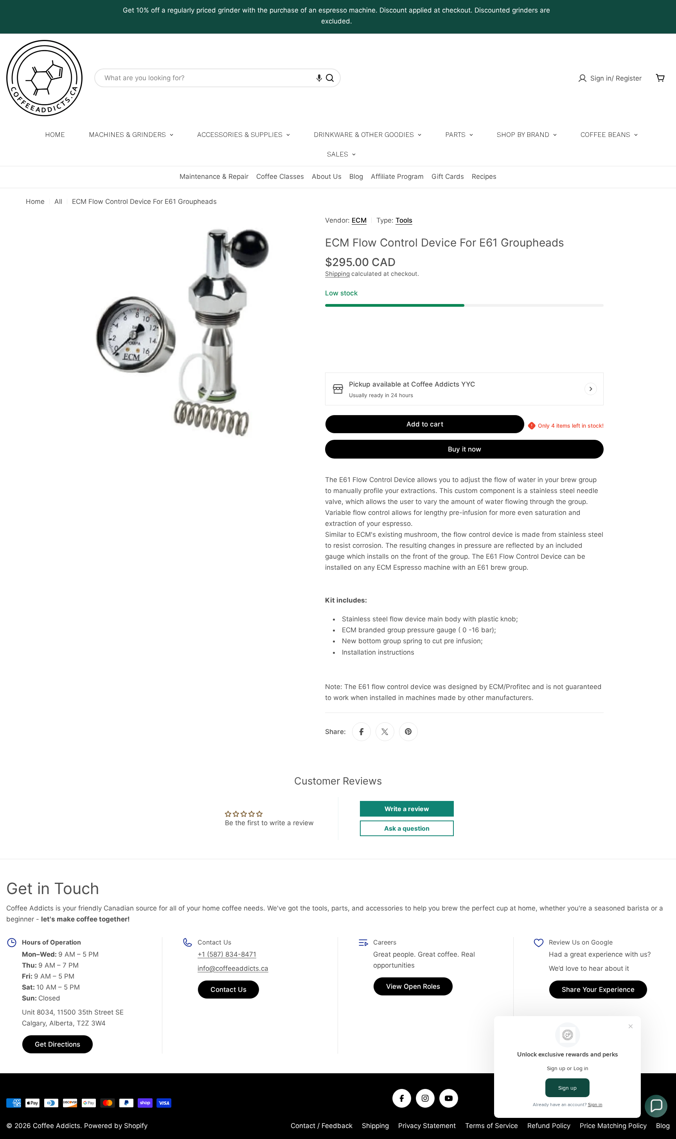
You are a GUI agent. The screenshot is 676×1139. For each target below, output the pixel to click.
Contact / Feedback (321, 1126)
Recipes (484, 176)
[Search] (329, 78)
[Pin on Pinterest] (408, 731)
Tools (404, 220)
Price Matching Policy (613, 1126)
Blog (356, 176)
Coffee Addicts (56, 1126)
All (58, 201)
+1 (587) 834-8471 (227, 954)
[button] (319, 77)
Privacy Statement (427, 1126)
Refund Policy (548, 1126)
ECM (359, 220)
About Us (327, 176)
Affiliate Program (397, 176)
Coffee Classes (280, 176)
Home (35, 201)
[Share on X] (385, 731)
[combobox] (217, 77)
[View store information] (590, 389)
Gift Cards (447, 176)
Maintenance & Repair (214, 176)
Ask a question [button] (407, 828)
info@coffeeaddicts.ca (233, 968)
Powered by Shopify (115, 1126)
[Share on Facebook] (361, 731)
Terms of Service (491, 1126)
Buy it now (464, 449)
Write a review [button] (407, 809)
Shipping (337, 273)
